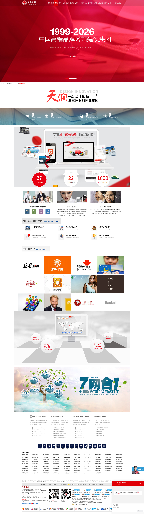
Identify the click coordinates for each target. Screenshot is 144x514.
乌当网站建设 (67, 454)
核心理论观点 (58, 416)
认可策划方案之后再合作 (39, 429)
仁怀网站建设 (87, 457)
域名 (40, 448)
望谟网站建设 (77, 466)
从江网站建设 (35, 470)
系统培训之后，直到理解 (39, 428)
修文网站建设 (25, 457)
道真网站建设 (25, 459)
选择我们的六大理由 (82, 416)
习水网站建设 (77, 459)
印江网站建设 (87, 463)
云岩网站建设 (46, 454)
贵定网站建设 (119, 470)
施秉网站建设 (35, 468)
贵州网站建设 (33, 481)
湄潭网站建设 (56, 459)
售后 (77, 448)
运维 (95, 3)
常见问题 (65, 484)
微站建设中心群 (108, 492)
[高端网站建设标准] (34, 213)
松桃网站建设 (108, 463)
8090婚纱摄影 (101, 429)
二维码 (104, 448)
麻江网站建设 (56, 470)
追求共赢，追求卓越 (59, 435)
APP (86, 3)
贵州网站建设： (25, 452)
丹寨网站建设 (67, 470)
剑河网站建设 (98, 468)
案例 (105, 3)
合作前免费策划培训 (39, 416)
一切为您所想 (79, 431)
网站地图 (84, 484)
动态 (63, 448)
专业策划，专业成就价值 (82, 428)
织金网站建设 (87, 461)
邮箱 (49, 448)
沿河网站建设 (98, 463)
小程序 (82, 3)
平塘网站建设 (46, 473)
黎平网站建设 (119, 468)
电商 (63, 3)
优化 (90, 448)
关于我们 (49, 484)
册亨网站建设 (87, 466)
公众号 (77, 3)
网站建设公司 (60, 481)
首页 (49, 3)
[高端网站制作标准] (41, 213)
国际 (60, 3)
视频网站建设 (88, 481)
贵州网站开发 (53, 481)
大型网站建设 (108, 481)
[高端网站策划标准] (27, 213)
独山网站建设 (35, 473)
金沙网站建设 (77, 461)
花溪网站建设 (56, 454)
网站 (52, 3)
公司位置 (95, 484)
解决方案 (100, 3)
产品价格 (73, 484)
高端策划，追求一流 (59, 428)
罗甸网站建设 (56, 473)
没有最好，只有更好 (59, 429)
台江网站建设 (108, 468)
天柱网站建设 (77, 468)
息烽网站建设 (119, 454)
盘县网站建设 (56, 457)
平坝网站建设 (98, 459)
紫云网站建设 (35, 461)
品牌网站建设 (102, 481)
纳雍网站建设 (98, 461)
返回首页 (43, 484)
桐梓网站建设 (98, 457)
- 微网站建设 (71, 215)
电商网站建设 (82, 481)
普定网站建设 (108, 459)
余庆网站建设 (67, 459)
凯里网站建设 (119, 466)
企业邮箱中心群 (105, 496)
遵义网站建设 (67, 457)
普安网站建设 (46, 466)
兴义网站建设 (25, 466)
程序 (72, 448)
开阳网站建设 (108, 454)
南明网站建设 (35, 454)
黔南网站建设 (77, 470)
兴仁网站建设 (35, 466)
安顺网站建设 (87, 459)
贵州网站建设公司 (74, 481)
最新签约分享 (101, 416)
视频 (67, 3)
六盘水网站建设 (35, 457)
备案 (54, 448)
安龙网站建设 (98, 466)
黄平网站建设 (25, 468)
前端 (67, 448)
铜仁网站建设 (25, 463)
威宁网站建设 (119, 461)
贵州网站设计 (46, 481)
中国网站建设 (15, 83)
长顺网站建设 (67, 473)
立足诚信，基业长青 (81, 429)
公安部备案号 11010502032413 (80, 504)
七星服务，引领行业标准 (60, 433)
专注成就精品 (79, 433)
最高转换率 (79, 435)
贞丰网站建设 (67, 466)
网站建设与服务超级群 (77, 492)
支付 (109, 3)
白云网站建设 (77, 454)
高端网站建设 (95, 481)
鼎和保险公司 (101, 435)
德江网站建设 (67, 463)
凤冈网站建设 (46, 459)
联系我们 (101, 484)
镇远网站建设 (56, 468)
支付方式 (60, 484)
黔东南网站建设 (108, 466)
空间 (45, 448)
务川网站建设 (35, 459)
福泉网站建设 (98, 470)
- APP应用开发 (62, 215)
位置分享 (24, 499)
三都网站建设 (98, 473)
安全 (81, 448)
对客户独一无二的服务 (39, 435)
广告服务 (54, 484)
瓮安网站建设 (25, 473)
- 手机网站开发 (82, 215)
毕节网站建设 (46, 461)
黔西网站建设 (67, 461)
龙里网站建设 (77, 473)
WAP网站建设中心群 (99, 492)
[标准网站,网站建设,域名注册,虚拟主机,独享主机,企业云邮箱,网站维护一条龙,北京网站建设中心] (30, 504)
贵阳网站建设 (25, 454)
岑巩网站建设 (67, 468)
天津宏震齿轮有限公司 (103, 428)
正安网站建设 (119, 457)
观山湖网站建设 (88, 454)
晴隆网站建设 (56, 466)
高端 (56, 3)
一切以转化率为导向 (59, 431)
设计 (58, 448)
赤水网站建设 (77, 457)
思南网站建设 (46, 463)
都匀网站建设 (87, 470)
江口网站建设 (35, 463)
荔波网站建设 (108, 470)
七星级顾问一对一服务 (39, 431)
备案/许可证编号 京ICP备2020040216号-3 (95, 502)
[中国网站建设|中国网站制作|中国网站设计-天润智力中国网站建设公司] (38, 202)
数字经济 (90, 3)
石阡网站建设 (56, 463)
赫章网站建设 (108, 461)
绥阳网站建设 (108, 457)
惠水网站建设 (87, 473)
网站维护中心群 (85, 496)
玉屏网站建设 (77, 463)
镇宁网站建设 (119, 459)
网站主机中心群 (95, 496)
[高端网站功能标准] (48, 213)
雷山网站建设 (46, 470)
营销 (95, 448)
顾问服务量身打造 (80, 437)
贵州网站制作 (40, 481)
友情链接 (90, 484)
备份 (86, 448)
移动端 (72, 3)
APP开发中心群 (75, 496)
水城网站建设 (46, 457)
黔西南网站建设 (119, 463)
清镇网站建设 (98, 454)
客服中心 (79, 484)
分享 (99, 448)
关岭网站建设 (25, 461)
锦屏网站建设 (87, 468)
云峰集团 (100, 433)
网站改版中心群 (87, 492)
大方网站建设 (56, 461)
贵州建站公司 (66, 481)
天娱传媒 (100, 431)
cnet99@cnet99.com (42, 496)
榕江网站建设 (25, 470)
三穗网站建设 (46, 468)
